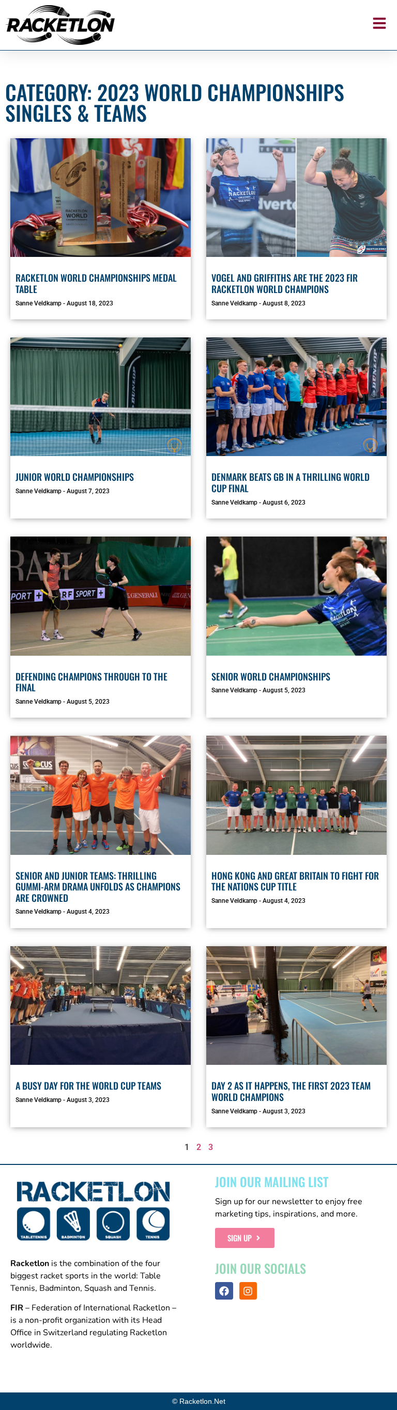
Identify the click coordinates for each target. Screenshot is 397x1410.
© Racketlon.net (198, 1401)
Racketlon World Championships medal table (96, 283)
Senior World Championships (270, 676)
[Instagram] (248, 1291)
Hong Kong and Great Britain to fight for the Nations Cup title (295, 881)
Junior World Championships (75, 476)
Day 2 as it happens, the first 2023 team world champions (291, 1091)
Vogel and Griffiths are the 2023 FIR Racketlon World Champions (284, 283)
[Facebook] (224, 1291)
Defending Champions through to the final (91, 682)
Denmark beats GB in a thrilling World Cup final (290, 482)
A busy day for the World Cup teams (88, 1085)
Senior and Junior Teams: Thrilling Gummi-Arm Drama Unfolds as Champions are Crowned (98, 886)
